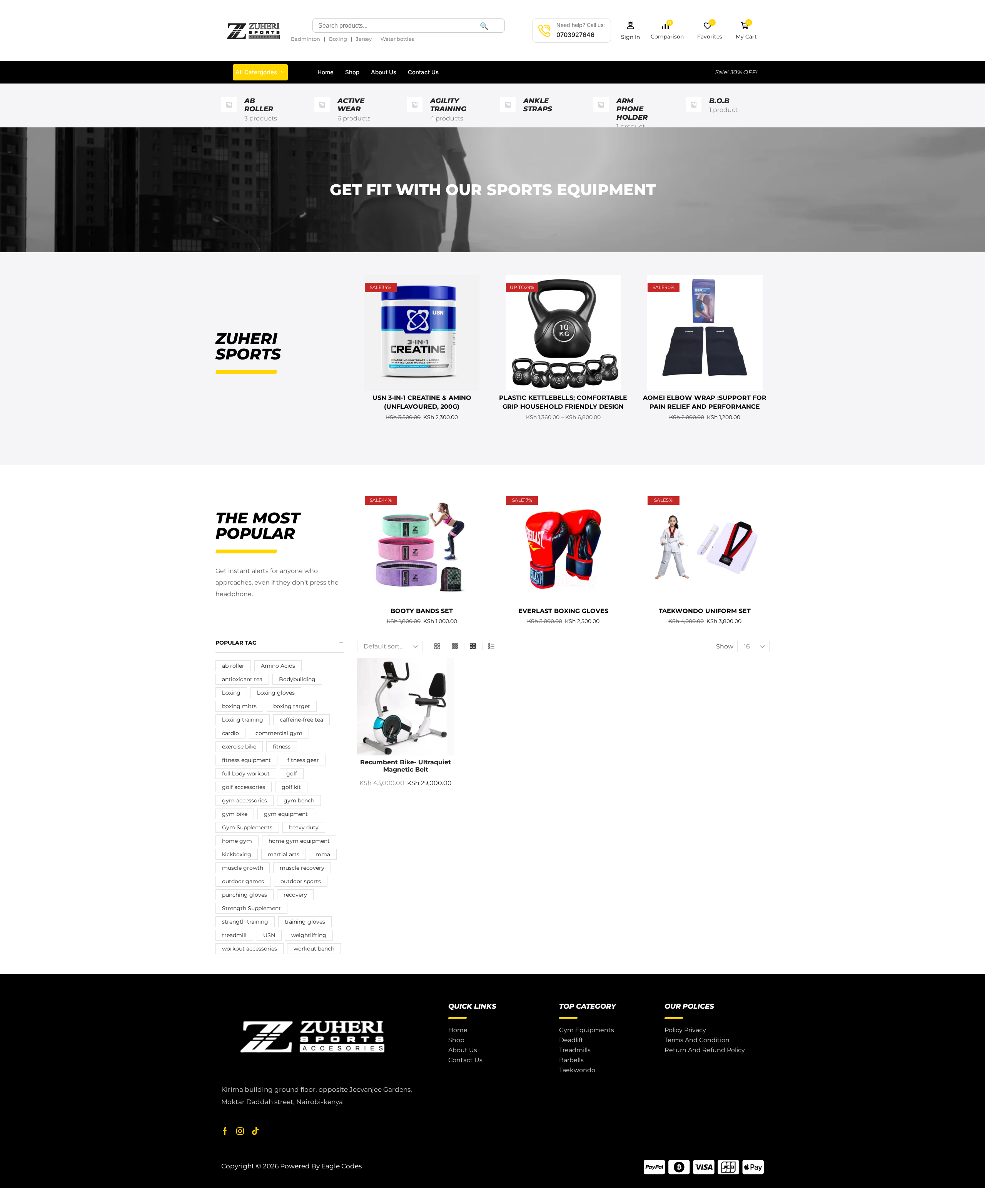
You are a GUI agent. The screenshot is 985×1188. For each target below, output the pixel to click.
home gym (237, 840)
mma (323, 854)
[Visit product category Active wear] (322, 114)
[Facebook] (225, 1131)
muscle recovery (302, 867)
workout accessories (249, 948)
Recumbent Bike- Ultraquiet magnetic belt (405, 766)
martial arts (283, 854)
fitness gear (303, 760)
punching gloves (244, 894)
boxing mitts (239, 706)
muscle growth (242, 867)
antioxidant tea (242, 679)
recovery (295, 894)
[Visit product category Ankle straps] (508, 114)
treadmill (234, 935)
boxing (231, 692)
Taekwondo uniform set (705, 611)
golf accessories (243, 787)
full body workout (246, 773)
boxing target (291, 706)
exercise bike (239, 746)
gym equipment (286, 813)
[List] (491, 646)
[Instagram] (240, 1131)
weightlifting (308, 935)
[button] (630, 31)
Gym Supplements (247, 827)
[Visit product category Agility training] (414, 114)
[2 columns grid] (437, 646)
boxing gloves (276, 692)
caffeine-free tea (301, 719)
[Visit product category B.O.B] (693, 114)
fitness (281, 746)
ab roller (233, 665)
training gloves (305, 921)
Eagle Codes (341, 1166)
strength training (245, 921)
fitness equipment (246, 760)
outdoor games (243, 881)
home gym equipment (299, 840)
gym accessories (244, 800)
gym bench (299, 800)
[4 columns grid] (473, 646)
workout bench (314, 948)
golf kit (291, 787)
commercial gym (278, 733)
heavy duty (304, 827)
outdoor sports (300, 881)
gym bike (234, 813)
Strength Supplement (251, 908)
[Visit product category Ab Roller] (229, 114)
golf (291, 773)
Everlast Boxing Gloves (563, 611)
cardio (230, 733)
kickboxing (236, 854)
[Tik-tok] (255, 1131)
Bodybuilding (297, 679)
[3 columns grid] (455, 646)
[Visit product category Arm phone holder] (601, 114)
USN (269, 935)
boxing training (242, 719)
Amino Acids (278, 665)
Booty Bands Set (422, 611)
